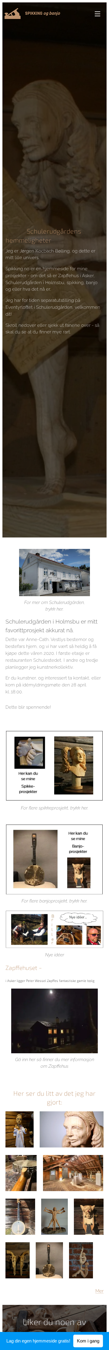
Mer (99, 1291)
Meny (97, 14)
